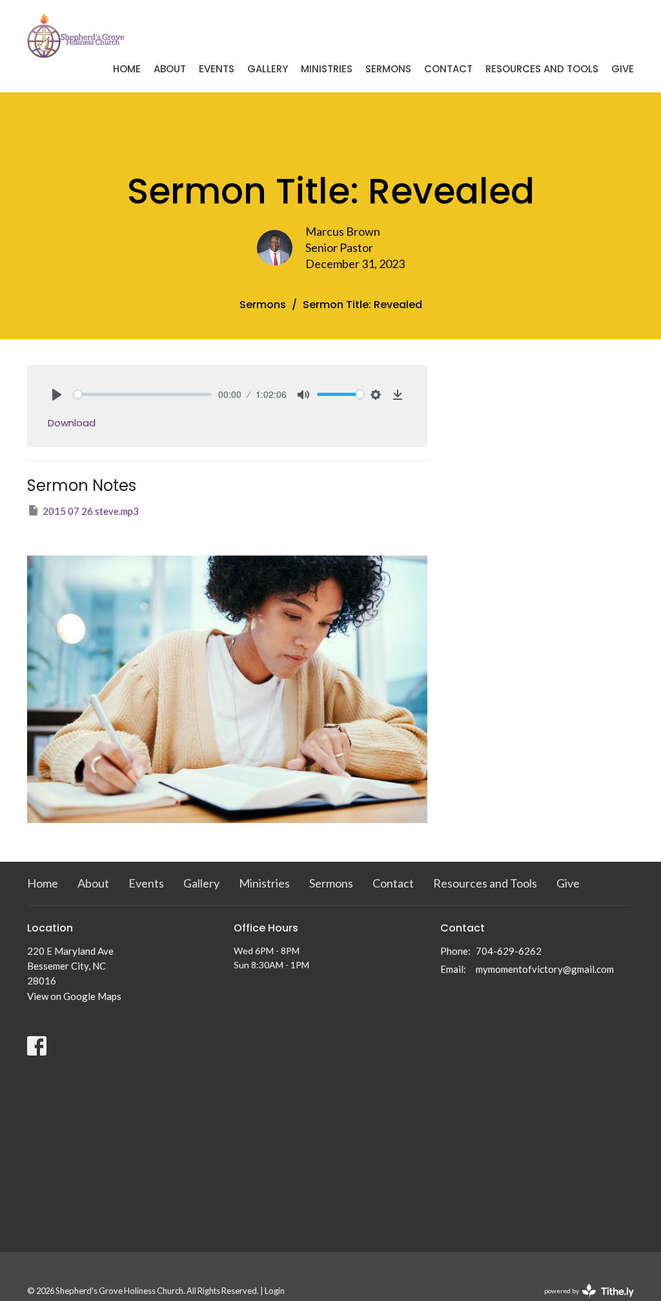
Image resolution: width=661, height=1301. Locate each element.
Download (72, 423)
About (170, 69)
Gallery (267, 69)
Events (216, 69)
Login (275, 1290)
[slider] (143, 394)
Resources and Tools (541, 69)
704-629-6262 (509, 951)
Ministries (326, 69)
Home (127, 69)
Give (622, 69)
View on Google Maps (74, 996)
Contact (448, 69)
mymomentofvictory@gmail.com (545, 969)
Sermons (388, 69)
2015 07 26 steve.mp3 (91, 511)
